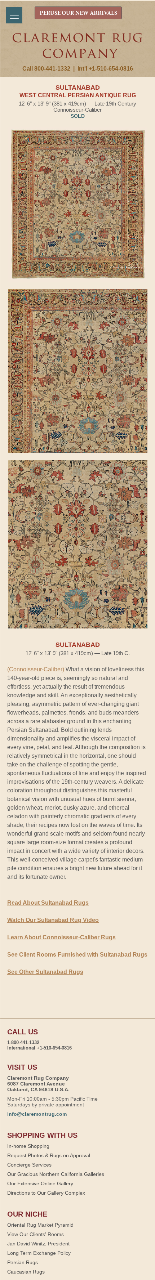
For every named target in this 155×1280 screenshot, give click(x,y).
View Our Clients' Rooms (35, 1234)
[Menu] (14, 15)
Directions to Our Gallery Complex (46, 1193)
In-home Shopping (28, 1146)
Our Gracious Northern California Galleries (55, 1174)
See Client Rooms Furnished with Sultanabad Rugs (77, 955)
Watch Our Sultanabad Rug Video (53, 920)
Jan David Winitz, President (38, 1244)
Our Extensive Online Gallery (40, 1183)
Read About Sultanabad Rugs (48, 903)
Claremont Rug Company (77, 49)
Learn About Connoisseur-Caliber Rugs (61, 937)
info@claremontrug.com (37, 1114)
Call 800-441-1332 (46, 69)
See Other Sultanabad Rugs (45, 972)
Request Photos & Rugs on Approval (48, 1155)
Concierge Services (29, 1165)
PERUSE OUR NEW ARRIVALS (78, 13)
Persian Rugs (22, 1262)
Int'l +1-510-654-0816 (105, 69)
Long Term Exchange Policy (39, 1253)
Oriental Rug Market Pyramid (40, 1225)
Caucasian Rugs (26, 1272)
